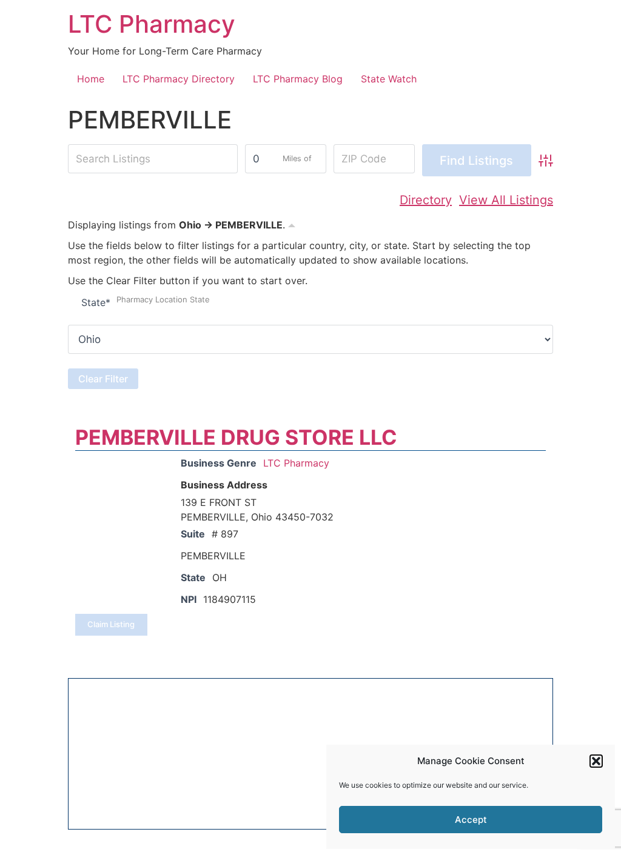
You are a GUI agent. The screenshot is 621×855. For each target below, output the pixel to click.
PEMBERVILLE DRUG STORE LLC (236, 437)
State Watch (389, 79)
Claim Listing (111, 624)
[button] (596, 761)
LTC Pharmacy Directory (179, 79)
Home (90, 79)
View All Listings (506, 200)
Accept (471, 819)
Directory (426, 200)
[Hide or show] (291, 223)
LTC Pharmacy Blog (298, 79)
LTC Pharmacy (151, 24)
